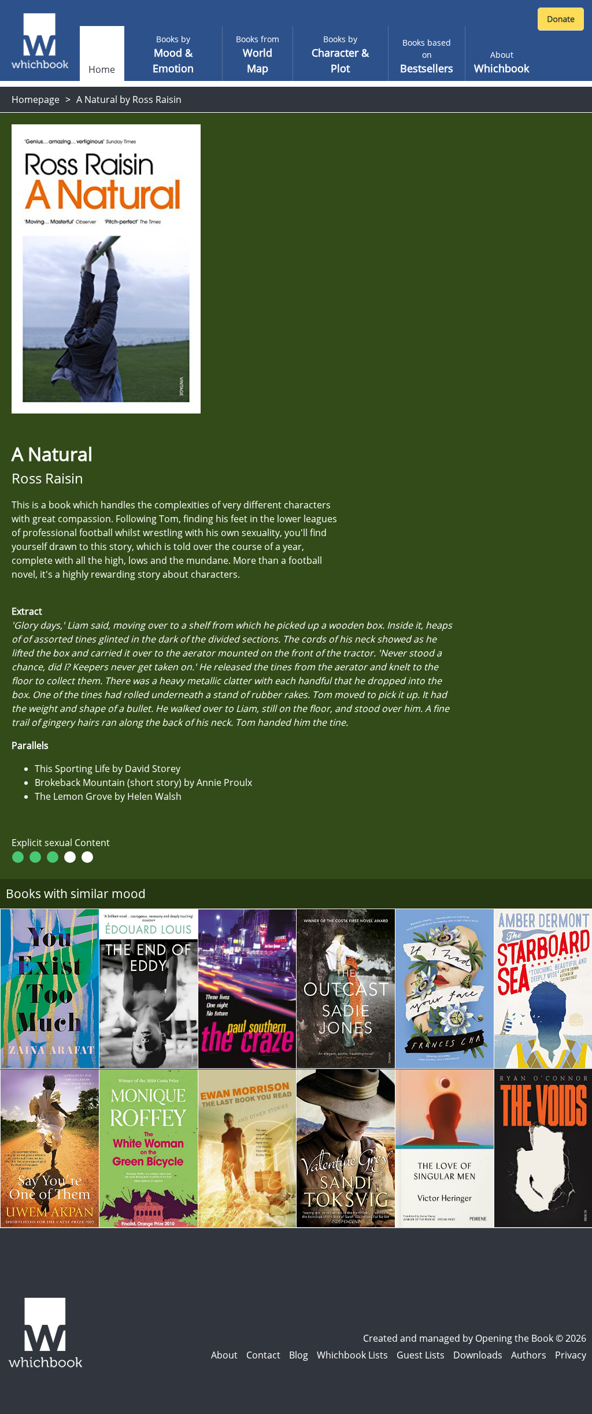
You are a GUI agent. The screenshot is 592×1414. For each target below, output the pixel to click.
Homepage (36, 99)
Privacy (570, 1355)
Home (101, 69)
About (224, 1355)
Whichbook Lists (352, 1355)
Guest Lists (421, 1355)
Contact (263, 1355)
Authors (528, 1355)
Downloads (477, 1355)
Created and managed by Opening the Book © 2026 (474, 1338)
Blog (298, 1355)
